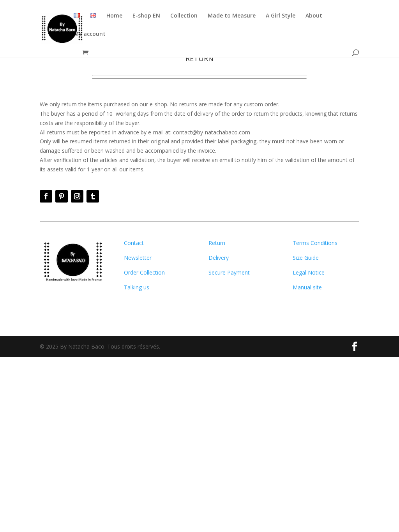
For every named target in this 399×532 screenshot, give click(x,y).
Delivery (218, 257)
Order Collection (144, 272)
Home (114, 16)
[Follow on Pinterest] (61, 196)
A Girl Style (280, 16)
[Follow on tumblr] (93, 196)
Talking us (136, 287)
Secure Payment (229, 272)
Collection (184, 16)
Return (216, 243)
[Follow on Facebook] (46, 196)
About (313, 16)
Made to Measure (232, 16)
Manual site (307, 287)
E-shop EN (146, 16)
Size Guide (306, 257)
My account (90, 34)
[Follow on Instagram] (77, 196)
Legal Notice (309, 272)
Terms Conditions (315, 243)
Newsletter (138, 257)
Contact (134, 243)
